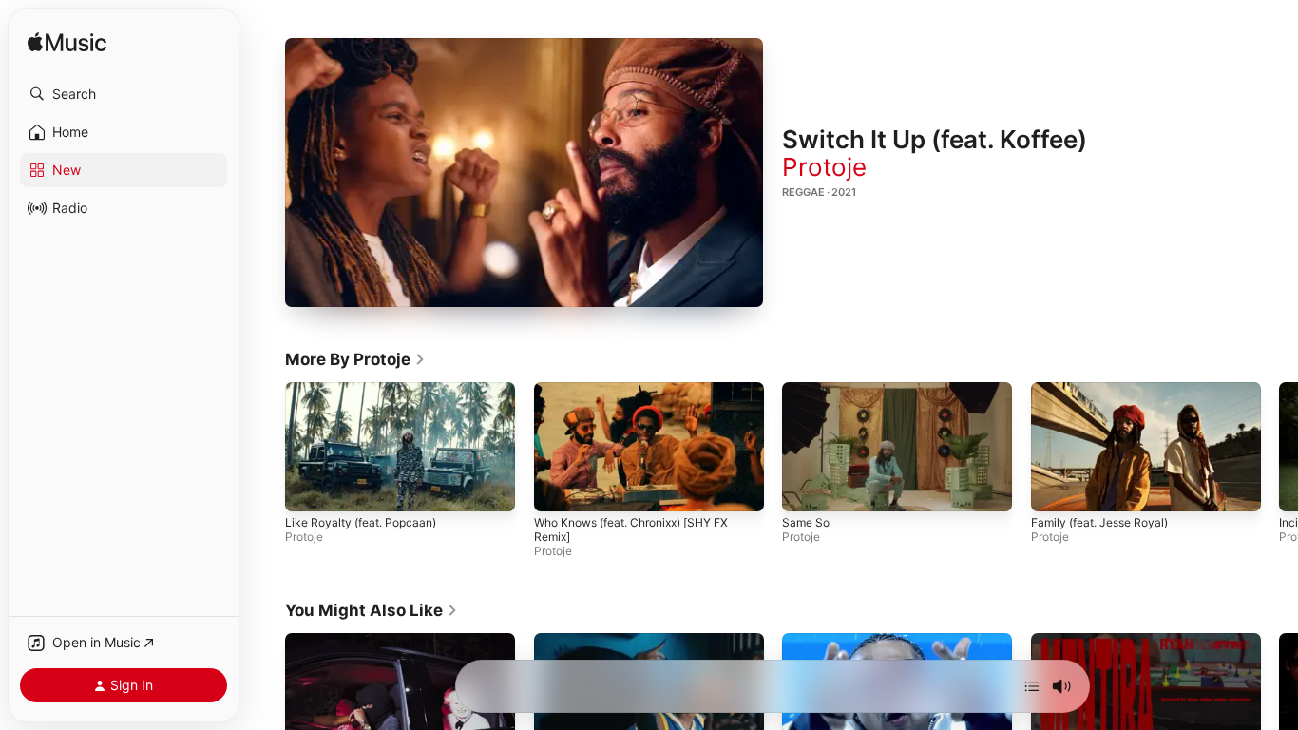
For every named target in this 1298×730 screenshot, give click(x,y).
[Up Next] (1032, 686)
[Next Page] (1279, 446)
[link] (355, 359)
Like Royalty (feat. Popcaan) (360, 522)
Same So (806, 522)
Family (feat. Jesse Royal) (1099, 522)
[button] (123, 94)
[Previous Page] (266, 446)
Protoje (824, 167)
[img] (67, 43)
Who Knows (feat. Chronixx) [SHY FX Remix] (631, 529)
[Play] (524, 172)
